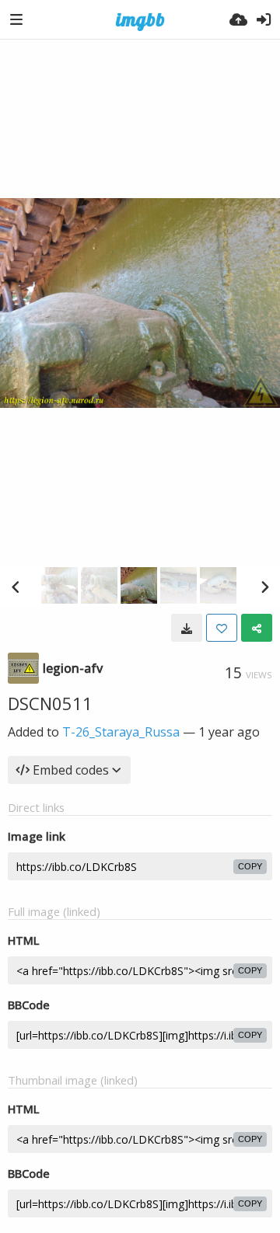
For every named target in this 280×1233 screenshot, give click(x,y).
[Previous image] (15, 586)
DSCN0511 (50, 703)
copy (250, 866)
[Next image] (264, 586)
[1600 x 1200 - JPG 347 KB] (186, 628)
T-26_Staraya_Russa (121, 731)
